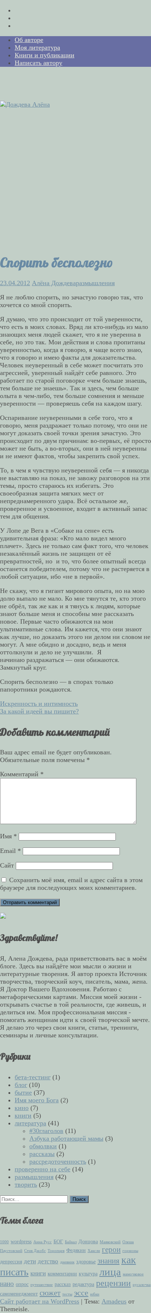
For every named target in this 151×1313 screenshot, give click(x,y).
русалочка (142, 1285)
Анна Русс (42, 1242)
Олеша (128, 1242)
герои (111, 1249)
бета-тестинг (33, 1077)
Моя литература (37, 47)
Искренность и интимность (39, 703)
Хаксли (94, 1251)
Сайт (7, 865)
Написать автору (38, 62)
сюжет (50, 1293)
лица (110, 1272)
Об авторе (29, 39)
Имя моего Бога (37, 1100)
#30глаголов (46, 1130)
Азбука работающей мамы (66, 1138)
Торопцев (56, 1251)
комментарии (62, 1273)
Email (10, 850)
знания (108, 1260)
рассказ (63, 1284)
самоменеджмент (19, 1294)
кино (22, 1107)
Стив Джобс (35, 1251)
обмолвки (43, 1146)
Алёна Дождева (54, 283)
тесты (67, 1294)
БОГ (58, 1241)
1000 (4, 1242)
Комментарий (22, 774)
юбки (94, 1294)
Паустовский (11, 1251)
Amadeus (114, 1301)
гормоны (130, 1251)
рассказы (42, 1153)
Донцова (88, 1241)
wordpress (21, 1241)
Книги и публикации (44, 55)
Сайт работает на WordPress (39, 1301)
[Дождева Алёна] (25, 104)
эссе (81, 1292)
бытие (23, 1092)
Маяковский (110, 1242)
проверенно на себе (42, 1169)
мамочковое (133, 1274)
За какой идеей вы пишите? (39, 711)
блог (21, 1084)
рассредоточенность (57, 1161)
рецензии (113, 1283)
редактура (83, 1284)
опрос (22, 1284)
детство (48, 1261)
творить (26, 1184)
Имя (8, 836)
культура (88, 1273)
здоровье (86, 1261)
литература (30, 1123)
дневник (67, 1262)
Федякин (76, 1250)
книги (23, 1115)
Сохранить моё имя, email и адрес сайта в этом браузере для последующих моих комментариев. (71, 883)
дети (30, 1261)
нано (7, 1283)
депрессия (11, 1261)
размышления (95, 283)
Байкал (71, 1242)
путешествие (41, 1285)
